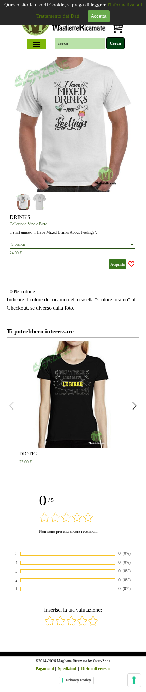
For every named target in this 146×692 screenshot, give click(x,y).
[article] (73, 164)
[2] (60, 624)
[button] (126, 123)
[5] (93, 624)
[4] (82, 624)
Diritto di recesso (95, 668)
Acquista (117, 264)
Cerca (115, 43)
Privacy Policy (78, 680)
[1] (49, 624)
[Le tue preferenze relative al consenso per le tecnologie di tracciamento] (134, 680)
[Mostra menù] (37, 44)
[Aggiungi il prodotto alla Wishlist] (131, 264)
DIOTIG (28, 453)
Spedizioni (67, 668)
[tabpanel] (73, 300)
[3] (71, 624)
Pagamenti (45, 668)
